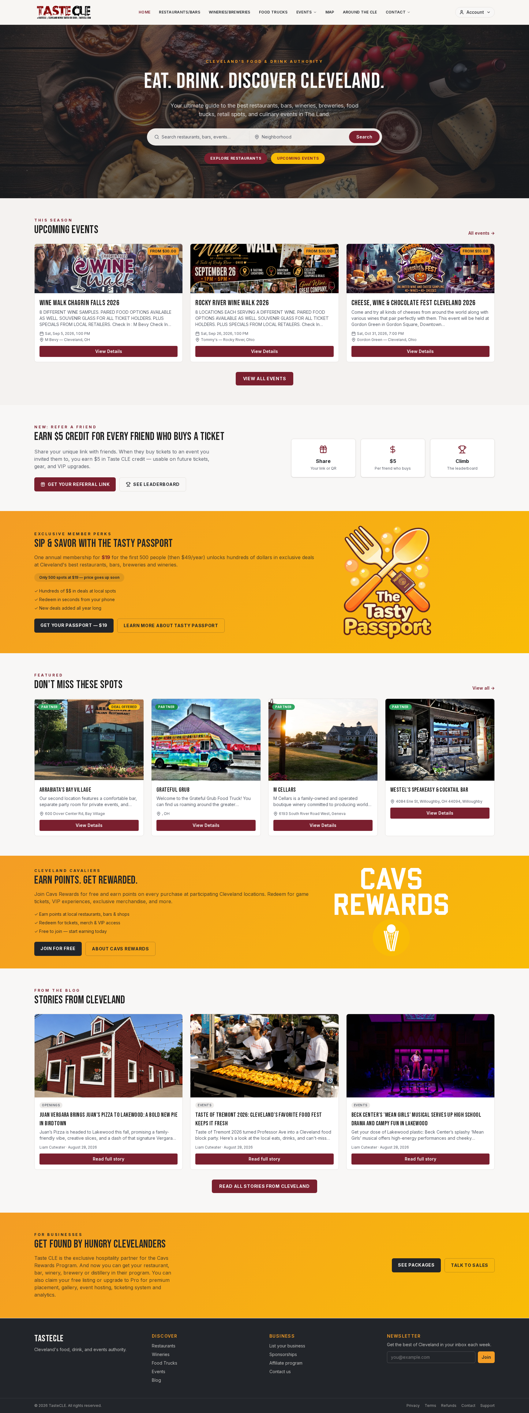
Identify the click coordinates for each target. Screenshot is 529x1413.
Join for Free (58, 948)
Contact (396, 12)
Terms (430, 1405)
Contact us (280, 1371)
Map (329, 12)
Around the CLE (360, 12)
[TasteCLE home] (64, 12)
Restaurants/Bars (179, 12)
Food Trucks (273, 12)
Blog (156, 1380)
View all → (483, 688)
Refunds (448, 1405)
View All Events (264, 378)
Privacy (413, 1405)
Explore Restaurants (235, 158)
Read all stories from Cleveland (264, 1186)
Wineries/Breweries (229, 12)
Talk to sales (469, 1265)
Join (486, 1357)
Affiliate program (285, 1363)
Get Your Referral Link (79, 484)
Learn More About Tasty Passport (171, 625)
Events (304, 12)
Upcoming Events (298, 158)
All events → (481, 233)
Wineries (161, 1354)
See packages (416, 1264)
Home (144, 12)
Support (487, 1405)
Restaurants (163, 1345)
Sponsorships (283, 1354)
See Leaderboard (156, 484)
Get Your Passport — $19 (73, 625)
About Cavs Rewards (120, 948)
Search (364, 136)
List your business (287, 1345)
